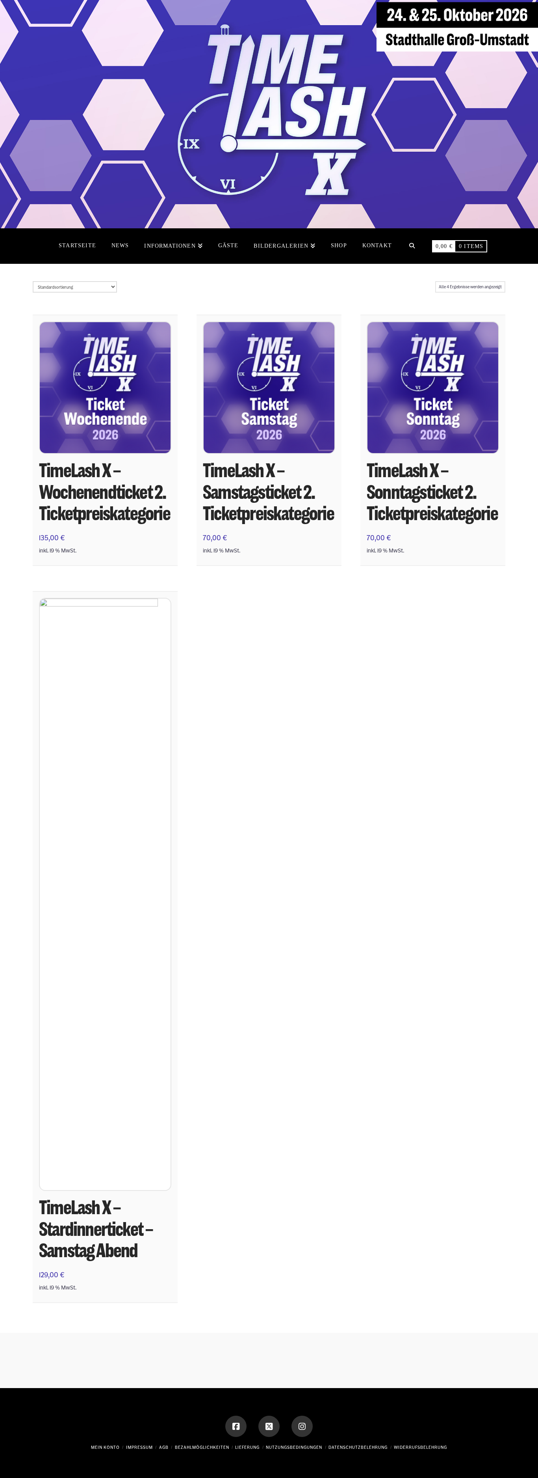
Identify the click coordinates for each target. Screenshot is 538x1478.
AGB (164, 1447)
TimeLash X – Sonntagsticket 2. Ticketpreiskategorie (432, 492)
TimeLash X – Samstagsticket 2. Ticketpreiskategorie (268, 492)
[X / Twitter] (269, 1426)
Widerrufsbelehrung (420, 1447)
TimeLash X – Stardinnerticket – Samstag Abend (96, 1229)
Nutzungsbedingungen (294, 1447)
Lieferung (247, 1447)
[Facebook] (236, 1426)
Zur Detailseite (105, 440)
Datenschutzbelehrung (358, 1447)
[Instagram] (302, 1426)
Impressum (139, 1447)
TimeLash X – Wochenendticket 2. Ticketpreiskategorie (104, 492)
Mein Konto (105, 1447)
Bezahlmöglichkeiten (202, 1447)
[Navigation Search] (411, 246)
